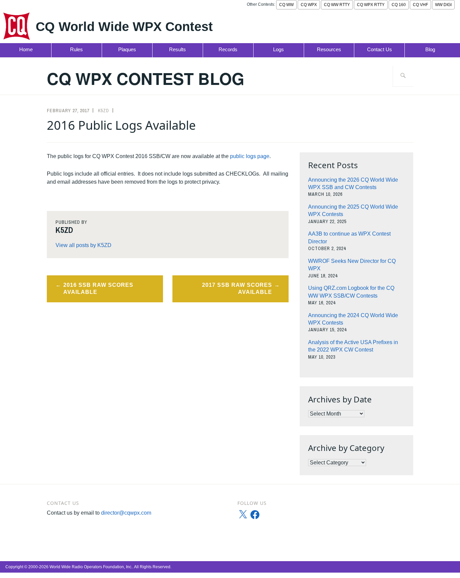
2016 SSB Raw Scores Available (98, 288)
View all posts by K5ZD (83, 245)
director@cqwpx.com (126, 513)
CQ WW (286, 4)
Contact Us (379, 49)
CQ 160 (399, 4)
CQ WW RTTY (337, 4)
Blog (430, 49)
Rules (76, 49)
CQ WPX (309, 4)
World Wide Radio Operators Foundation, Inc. (91, 567)
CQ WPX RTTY (371, 4)
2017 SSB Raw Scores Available (237, 288)
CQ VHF (420, 4)
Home (26, 49)
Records (228, 49)
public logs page (249, 156)
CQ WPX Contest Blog (145, 78)
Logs (278, 49)
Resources (329, 49)
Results (177, 49)
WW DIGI (443, 4)
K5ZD (103, 111)
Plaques (127, 49)
